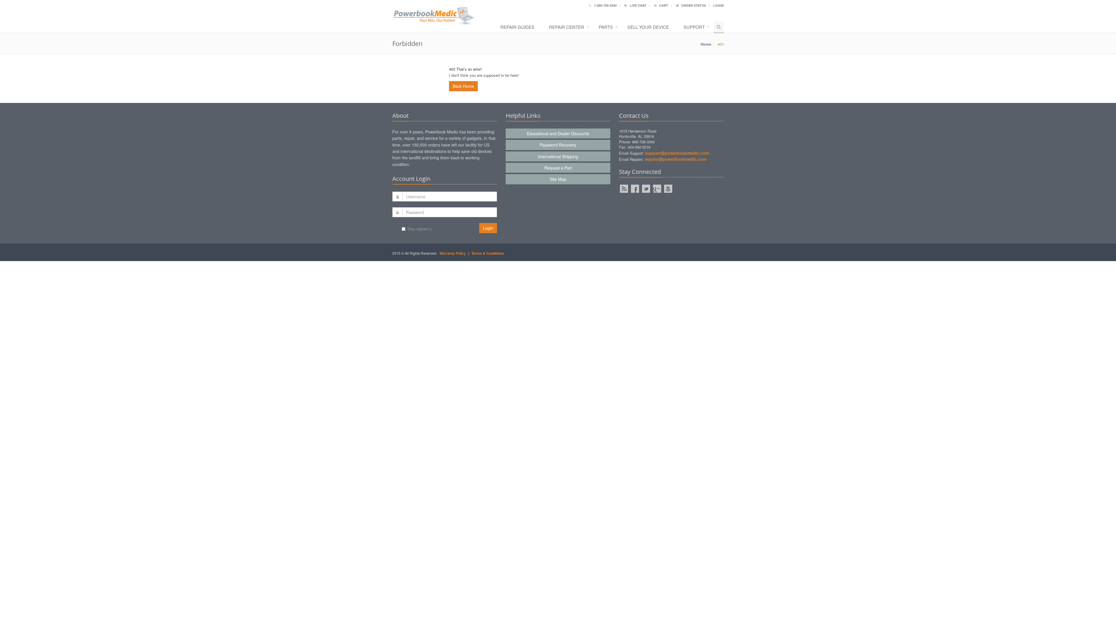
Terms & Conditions (487, 253)
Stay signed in (419, 228)
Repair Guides (517, 27)
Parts (606, 27)
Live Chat (636, 5)
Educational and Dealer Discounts (558, 133)
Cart (662, 5)
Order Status (692, 5)
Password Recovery (558, 145)
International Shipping (558, 156)
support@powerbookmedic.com (677, 153)
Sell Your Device (648, 27)
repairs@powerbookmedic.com (676, 159)
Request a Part (558, 168)
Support (694, 27)
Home (706, 44)
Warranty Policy (452, 253)
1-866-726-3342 (604, 5)
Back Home (463, 86)
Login (718, 5)
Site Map (558, 179)
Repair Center (566, 27)
